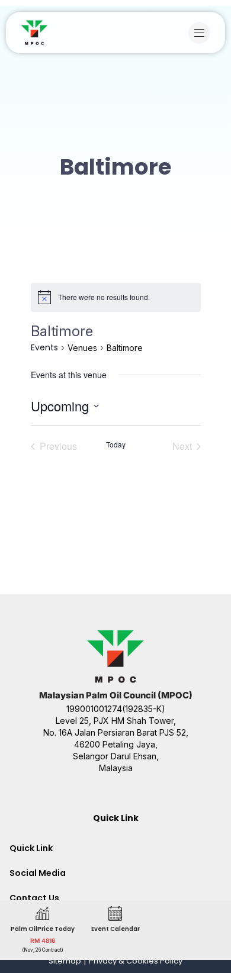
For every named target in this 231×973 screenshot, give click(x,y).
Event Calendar (115, 928)
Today (116, 444)
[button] (202, 33)
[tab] (115, 848)
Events (44, 347)
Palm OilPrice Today (43, 928)
